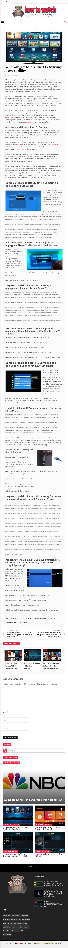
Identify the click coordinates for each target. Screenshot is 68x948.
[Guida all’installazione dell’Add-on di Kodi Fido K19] (38, 903)
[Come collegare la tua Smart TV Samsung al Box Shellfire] (34, 63)
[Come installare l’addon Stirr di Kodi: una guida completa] (38, 884)
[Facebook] (28, 870)
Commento (7, 688)
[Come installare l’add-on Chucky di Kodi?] (50, 842)
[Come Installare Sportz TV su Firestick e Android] (50, 816)
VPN (21, 931)
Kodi (4, 923)
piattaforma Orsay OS (40, 618)
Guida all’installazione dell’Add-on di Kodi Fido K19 (53, 904)
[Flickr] (40, 870)
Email (5, 721)
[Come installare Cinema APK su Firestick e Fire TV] (13, 655)
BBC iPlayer (15, 915)
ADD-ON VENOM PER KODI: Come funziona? (32, 666)
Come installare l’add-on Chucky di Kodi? (50, 855)
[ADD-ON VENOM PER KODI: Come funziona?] (32, 655)
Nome (5, 712)
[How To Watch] (34, 11)
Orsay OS (28, 618)
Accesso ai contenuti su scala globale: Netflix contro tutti (51, 666)
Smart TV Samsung (12, 622)
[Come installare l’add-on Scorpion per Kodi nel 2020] (18, 842)
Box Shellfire (14, 618)
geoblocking (28, 122)
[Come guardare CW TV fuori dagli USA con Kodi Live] (18, 816)
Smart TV (52, 618)
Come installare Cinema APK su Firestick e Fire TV (12, 666)
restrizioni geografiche (20, 923)
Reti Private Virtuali (12, 75)
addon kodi (6, 915)
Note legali (33, 866)
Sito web (5, 729)
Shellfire (53, 144)
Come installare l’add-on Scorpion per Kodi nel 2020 (15, 855)
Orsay (22, 618)
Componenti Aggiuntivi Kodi (12, 919)
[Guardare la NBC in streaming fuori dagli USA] (34, 782)
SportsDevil (6, 931)
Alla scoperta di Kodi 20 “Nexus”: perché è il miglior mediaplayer (53, 894)
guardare (10, 117)
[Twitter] (32, 870)
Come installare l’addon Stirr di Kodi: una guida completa (53, 883)
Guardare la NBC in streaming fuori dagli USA (33, 800)
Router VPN (19, 144)
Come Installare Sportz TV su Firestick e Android (48, 828)
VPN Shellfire (24, 622)
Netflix (10, 923)
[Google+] (36, 870)
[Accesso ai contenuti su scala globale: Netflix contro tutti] (52, 655)
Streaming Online (10, 851)
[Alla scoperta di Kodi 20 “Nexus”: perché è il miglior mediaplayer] (38, 893)
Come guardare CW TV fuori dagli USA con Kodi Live (15, 828)
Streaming (15, 931)
